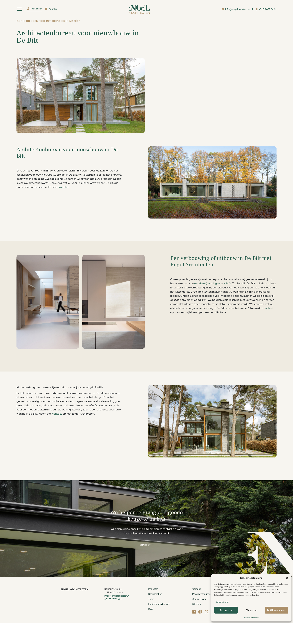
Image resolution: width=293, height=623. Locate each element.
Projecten (153, 588)
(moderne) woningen (207, 283)
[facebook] (200, 611)
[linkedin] (194, 611)
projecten (63, 187)
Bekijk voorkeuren (276, 610)
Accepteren (226, 610)
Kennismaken (155, 593)
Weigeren (251, 610)
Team (151, 598)
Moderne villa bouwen (159, 604)
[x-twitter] (207, 611)
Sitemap (196, 604)
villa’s (227, 283)
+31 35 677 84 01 (113, 599)
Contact (145, 544)
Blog (150, 609)
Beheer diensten (222, 602)
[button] (286, 577)
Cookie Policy (199, 598)
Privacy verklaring (251, 617)
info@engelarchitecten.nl (116, 595)
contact (268, 308)
